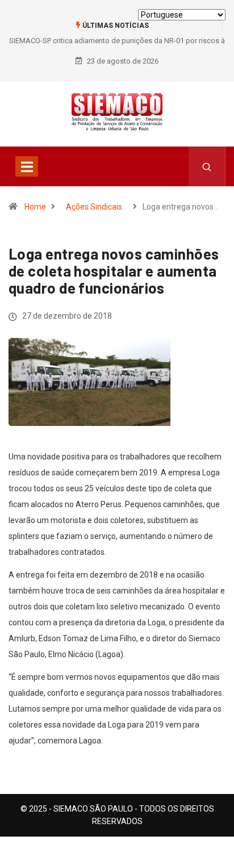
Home (35, 206)
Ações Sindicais (94, 206)
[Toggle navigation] (27, 166)
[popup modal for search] (207, 166)
